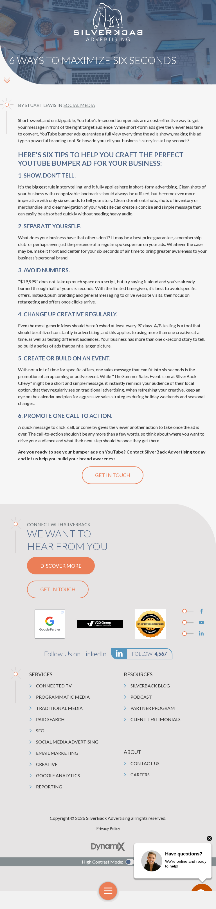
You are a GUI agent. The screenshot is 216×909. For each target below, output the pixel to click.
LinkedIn (201, 633)
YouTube (201, 622)
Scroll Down (6, 79)
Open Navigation (108, 891)
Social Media (79, 105)
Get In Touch (112, 475)
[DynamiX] (108, 846)
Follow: (149, 654)
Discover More (61, 566)
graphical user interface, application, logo (50, 624)
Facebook (201, 611)
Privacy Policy (108, 828)
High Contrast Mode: (102, 861)
